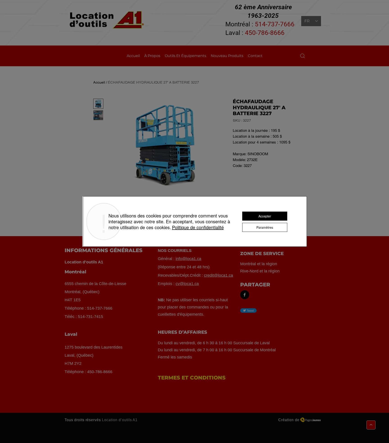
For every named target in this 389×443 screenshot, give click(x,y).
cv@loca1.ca (187, 283)
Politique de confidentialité (198, 227)
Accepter (264, 216)
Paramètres (264, 227)
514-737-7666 (274, 24)
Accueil (99, 82)
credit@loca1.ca (218, 275)
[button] (302, 56)
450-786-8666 (265, 33)
